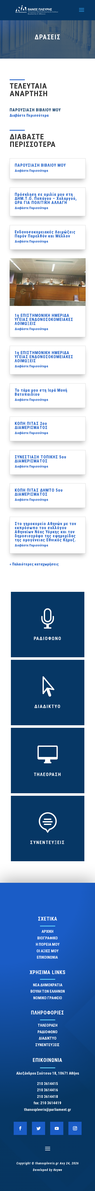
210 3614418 (47, 1096)
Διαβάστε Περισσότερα (29, 115)
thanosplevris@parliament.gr (47, 1109)
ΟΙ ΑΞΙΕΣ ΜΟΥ (47, 951)
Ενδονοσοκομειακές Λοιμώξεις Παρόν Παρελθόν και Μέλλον (45, 234)
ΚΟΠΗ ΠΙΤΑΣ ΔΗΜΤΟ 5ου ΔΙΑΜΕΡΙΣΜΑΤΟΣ (39, 492)
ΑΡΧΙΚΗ (47, 931)
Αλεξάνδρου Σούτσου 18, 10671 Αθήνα (47, 1073)
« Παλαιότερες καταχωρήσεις (34, 564)
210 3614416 (47, 1090)
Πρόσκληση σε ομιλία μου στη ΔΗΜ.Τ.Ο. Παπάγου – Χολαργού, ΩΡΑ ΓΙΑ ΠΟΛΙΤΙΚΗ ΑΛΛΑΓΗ (46, 198)
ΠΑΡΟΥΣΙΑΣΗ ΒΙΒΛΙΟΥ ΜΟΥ (35, 110)
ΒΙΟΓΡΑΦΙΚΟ (47, 938)
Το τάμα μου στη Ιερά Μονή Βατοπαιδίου (41, 392)
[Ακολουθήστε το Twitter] (38, 1128)
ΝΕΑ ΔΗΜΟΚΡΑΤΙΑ (47, 985)
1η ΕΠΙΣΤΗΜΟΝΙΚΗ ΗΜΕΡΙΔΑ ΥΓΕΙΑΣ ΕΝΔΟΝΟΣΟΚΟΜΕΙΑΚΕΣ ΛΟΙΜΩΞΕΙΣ (44, 319)
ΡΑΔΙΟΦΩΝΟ (48, 638)
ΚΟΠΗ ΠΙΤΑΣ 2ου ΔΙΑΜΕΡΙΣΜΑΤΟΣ (31, 425)
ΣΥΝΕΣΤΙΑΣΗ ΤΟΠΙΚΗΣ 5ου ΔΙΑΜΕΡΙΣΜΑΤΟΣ (40, 459)
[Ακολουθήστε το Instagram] (75, 1128)
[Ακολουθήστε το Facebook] (20, 1128)
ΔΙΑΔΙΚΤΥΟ (47, 706)
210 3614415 (47, 1083)
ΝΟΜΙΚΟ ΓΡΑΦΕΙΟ (47, 998)
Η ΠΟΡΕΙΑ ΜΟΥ (48, 944)
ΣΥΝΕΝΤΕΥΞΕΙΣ (47, 842)
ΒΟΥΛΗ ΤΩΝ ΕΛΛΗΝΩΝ (47, 991)
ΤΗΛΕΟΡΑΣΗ (47, 774)
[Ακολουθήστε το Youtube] (56, 1128)
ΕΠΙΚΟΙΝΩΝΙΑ (48, 957)
